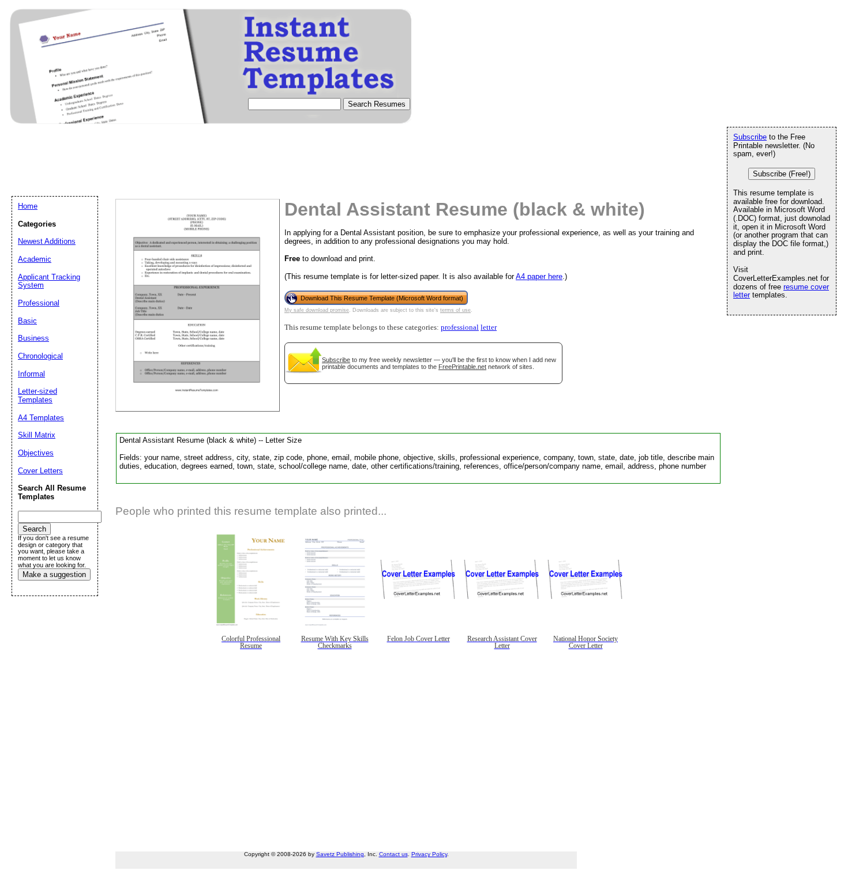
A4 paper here (539, 276)
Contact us (393, 854)
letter (489, 327)
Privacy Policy (429, 854)
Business (33, 338)
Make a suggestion (54, 574)
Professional (38, 303)
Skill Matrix (36, 435)
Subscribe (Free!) (782, 173)
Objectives (36, 453)
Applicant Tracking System (49, 281)
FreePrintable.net (462, 366)
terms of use (455, 310)
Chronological (40, 356)
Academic (34, 259)
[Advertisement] (221, 171)
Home (27, 206)
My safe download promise (316, 310)
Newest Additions (47, 241)
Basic (27, 320)
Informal (31, 374)
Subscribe (336, 359)
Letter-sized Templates (37, 395)
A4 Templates (41, 417)
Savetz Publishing (340, 854)
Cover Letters (40, 470)
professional (460, 327)
